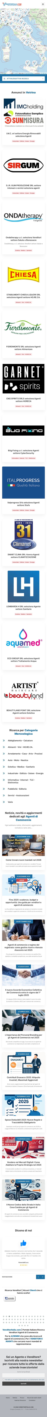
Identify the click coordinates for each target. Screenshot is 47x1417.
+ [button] (3, 11)
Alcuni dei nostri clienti (34, 1398)
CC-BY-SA (43, 73)
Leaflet (16, 73)
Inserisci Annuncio (20, 1400)
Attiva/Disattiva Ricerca (17, 79)
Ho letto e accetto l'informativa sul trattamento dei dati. (25, 1379)
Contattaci (32, 1400)
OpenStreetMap (29, 73)
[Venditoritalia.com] (12, 4)
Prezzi (22, 1398)
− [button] (3, 14)
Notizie (15, 1398)
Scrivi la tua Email (23, 1372)
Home (8, 1398)
